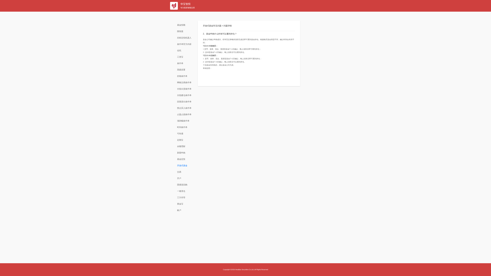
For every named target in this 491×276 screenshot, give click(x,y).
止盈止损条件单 (184, 114)
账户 (179, 210)
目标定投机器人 (184, 38)
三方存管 (181, 197)
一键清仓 (181, 191)
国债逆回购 (182, 185)
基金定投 (181, 159)
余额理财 (181, 146)
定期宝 (180, 140)
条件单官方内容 (184, 44)
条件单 (180, 63)
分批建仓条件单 (184, 95)
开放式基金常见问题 (212, 26)
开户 (179, 178)
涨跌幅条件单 (183, 121)
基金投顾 (181, 25)
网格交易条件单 (184, 82)
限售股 (180, 31)
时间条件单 (182, 127)
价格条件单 (182, 76)
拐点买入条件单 (184, 108)
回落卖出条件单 (184, 102)
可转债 (180, 134)
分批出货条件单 (184, 89)
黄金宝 (180, 204)
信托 (179, 50)
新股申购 (181, 153)
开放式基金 (182, 165)
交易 (179, 172)
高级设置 (181, 70)
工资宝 (180, 57)
